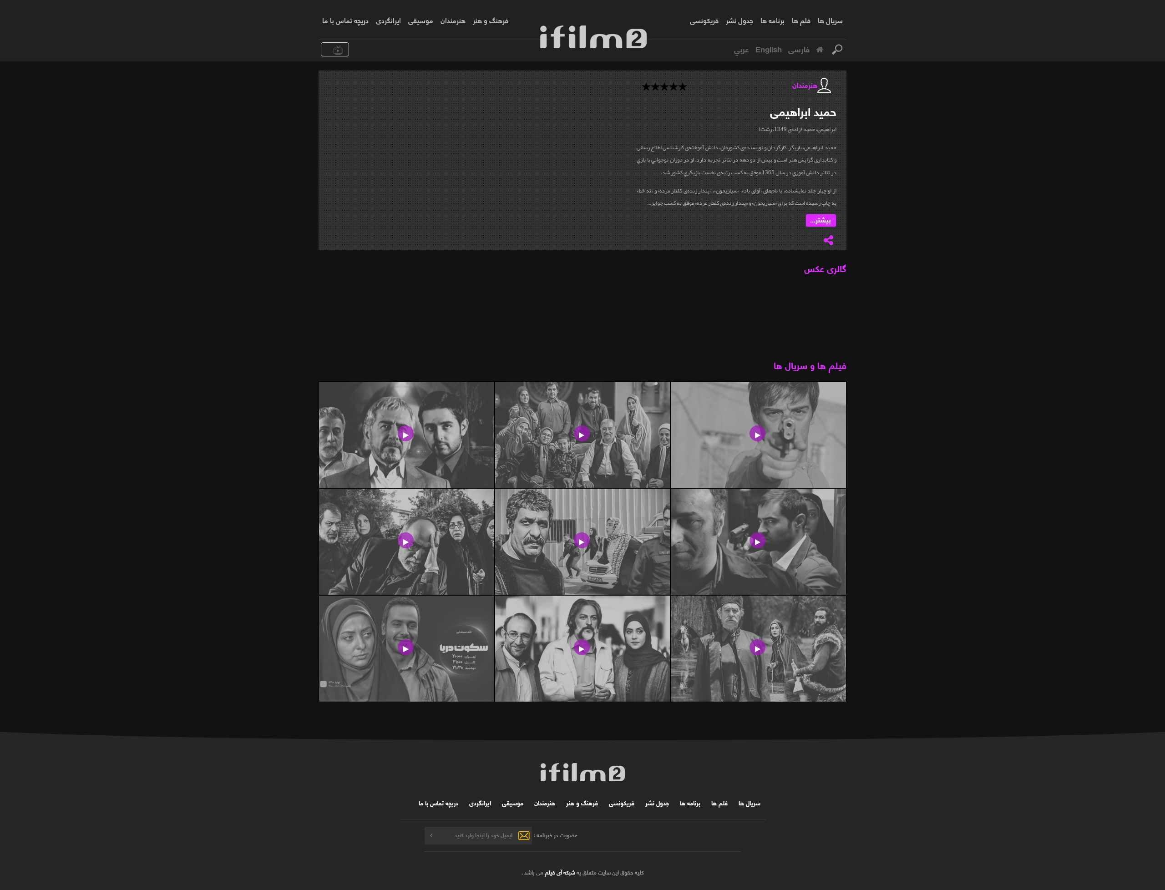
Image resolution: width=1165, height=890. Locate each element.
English (768, 48)
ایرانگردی (388, 20)
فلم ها (801, 20)
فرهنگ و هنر (490, 20)
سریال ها (830, 20)
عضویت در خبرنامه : (555, 834)
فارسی (799, 48)
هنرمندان (453, 20)
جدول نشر (739, 20)
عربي (741, 48)
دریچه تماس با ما (345, 20)
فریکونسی (704, 20)
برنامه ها (772, 20)
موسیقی (420, 20)
